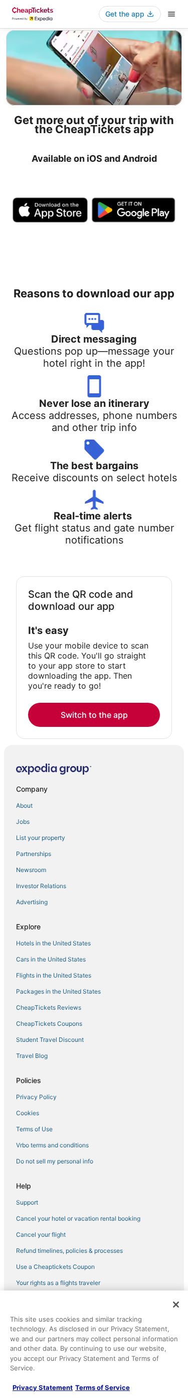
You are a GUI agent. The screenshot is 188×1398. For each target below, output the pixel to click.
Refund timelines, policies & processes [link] (69, 1250)
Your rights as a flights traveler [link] (58, 1282)
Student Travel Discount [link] (50, 1039)
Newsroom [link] (31, 870)
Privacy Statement (43, 1387)
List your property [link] (40, 837)
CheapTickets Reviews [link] (48, 1007)
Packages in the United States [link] (58, 991)
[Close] (176, 1305)
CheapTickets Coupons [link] (49, 1023)
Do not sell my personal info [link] (54, 1161)
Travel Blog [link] (32, 1055)
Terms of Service (102, 1387)
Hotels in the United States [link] (53, 943)
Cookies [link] (27, 1113)
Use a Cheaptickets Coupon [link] (55, 1266)
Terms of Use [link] (34, 1129)
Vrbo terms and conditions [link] (52, 1145)
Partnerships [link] (33, 853)
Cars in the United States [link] (51, 959)
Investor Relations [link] (41, 886)
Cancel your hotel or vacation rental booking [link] (78, 1218)
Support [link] (27, 1202)
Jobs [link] (23, 821)
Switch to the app (94, 715)
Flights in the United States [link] (53, 975)
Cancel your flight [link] (41, 1234)
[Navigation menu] (171, 14)
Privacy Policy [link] (36, 1097)
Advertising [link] (32, 902)
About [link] (24, 805)
